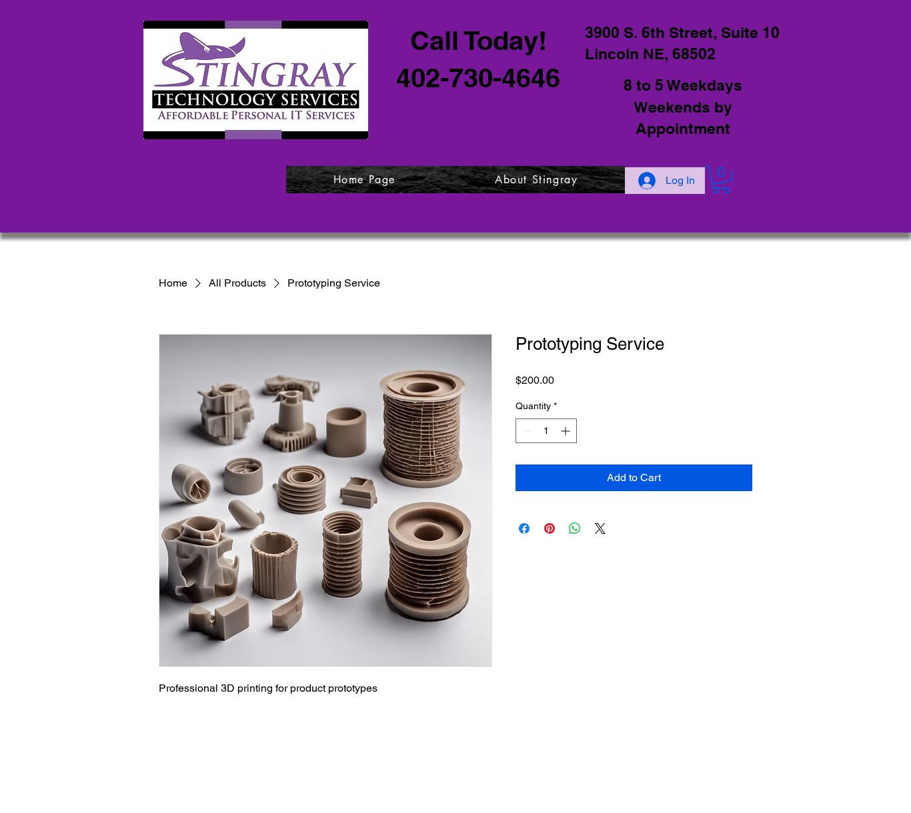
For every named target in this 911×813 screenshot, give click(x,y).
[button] (721, 179)
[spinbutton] (546, 430)
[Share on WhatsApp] (575, 528)
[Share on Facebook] (524, 528)
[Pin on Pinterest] (550, 528)
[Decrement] (526, 430)
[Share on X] (600, 528)
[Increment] (566, 430)
